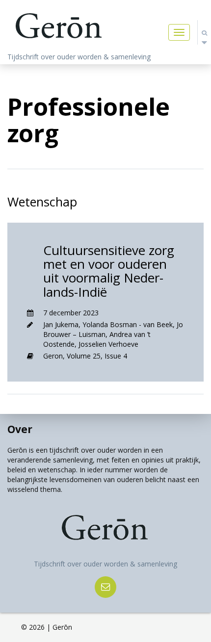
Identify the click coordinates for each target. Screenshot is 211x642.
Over (19, 429)
